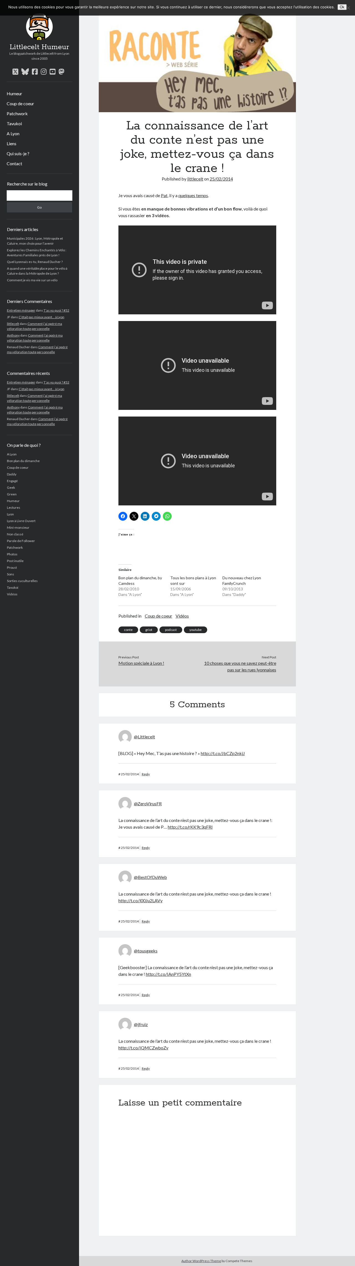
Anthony (13, 335)
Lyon (10, 514)
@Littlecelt (144, 736)
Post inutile (15, 561)
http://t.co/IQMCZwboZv (143, 1047)
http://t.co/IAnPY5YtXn (168, 974)
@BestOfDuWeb (150, 877)
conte (128, 630)
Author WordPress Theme (201, 1261)
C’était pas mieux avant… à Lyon (41, 317)
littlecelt (13, 324)
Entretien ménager (21, 310)
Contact (14, 163)
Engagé (12, 481)
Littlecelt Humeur (39, 47)
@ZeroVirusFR (148, 803)
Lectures (13, 507)
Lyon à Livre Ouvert (21, 521)
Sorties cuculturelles (22, 581)
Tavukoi (14, 123)
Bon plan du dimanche (23, 461)
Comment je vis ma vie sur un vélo (32, 280)
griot (148, 630)
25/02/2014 (221, 178)
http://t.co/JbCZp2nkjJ (223, 753)
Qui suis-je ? (18, 153)
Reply (146, 774)
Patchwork (17, 113)
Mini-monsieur (18, 527)
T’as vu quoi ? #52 (56, 310)
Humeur (14, 93)
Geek (11, 487)
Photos (12, 554)
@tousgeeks (146, 950)
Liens (11, 143)
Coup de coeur (20, 103)
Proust (12, 567)
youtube (195, 630)
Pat (164, 195)
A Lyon (13, 133)
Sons (10, 574)
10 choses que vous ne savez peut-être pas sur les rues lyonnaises (240, 666)
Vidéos (12, 594)
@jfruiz (141, 1024)
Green (12, 494)
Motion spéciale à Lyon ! (141, 663)
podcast (171, 630)
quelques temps (193, 195)
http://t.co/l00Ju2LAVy (140, 900)
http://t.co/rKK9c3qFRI (190, 826)
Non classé (15, 534)
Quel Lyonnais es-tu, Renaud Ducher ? (35, 262)
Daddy (11, 474)
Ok (342, 7)
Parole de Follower (21, 541)
